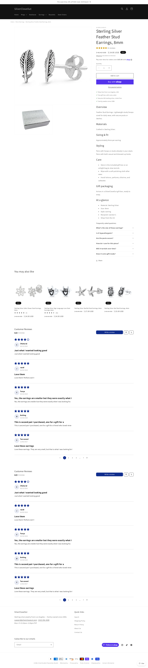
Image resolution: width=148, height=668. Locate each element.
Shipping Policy (79, 621)
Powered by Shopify (52, 663)
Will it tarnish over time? (106, 248)
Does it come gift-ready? (105, 254)
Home (12, 22)
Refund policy (64, 663)
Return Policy (79, 625)
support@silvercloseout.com (25, 620)
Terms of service (84, 663)
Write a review (110, 332)
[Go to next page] (87, 457)
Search (76, 617)
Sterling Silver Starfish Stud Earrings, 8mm (88, 308)
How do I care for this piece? (107, 243)
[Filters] (126, 332)
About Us (77, 628)
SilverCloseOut (42, 663)
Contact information (108, 663)
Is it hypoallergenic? (104, 233)
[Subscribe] (51, 644)
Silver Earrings (20, 22)
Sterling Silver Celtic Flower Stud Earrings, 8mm (27, 309)
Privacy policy (74, 663)
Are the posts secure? (104, 238)
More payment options (115, 87)
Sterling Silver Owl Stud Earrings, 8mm (116, 308)
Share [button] (100, 260)
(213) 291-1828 (43, 620)
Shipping (99, 55)
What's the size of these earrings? (109, 228)
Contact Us (78, 632)
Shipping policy (95, 663)
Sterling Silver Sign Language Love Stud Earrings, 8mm (57, 309)
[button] (24, 14)
